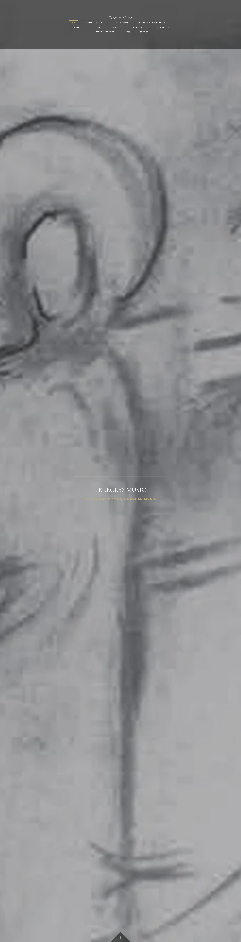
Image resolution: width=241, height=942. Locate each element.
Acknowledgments (105, 32)
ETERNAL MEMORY (120, 23)
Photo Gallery (162, 27)
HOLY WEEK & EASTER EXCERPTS (152, 23)
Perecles (76, 27)
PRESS (127, 32)
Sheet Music (139, 27)
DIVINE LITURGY (93, 23)
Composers (96, 27)
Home (73, 23)
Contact (144, 32)
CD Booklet (117, 27)
